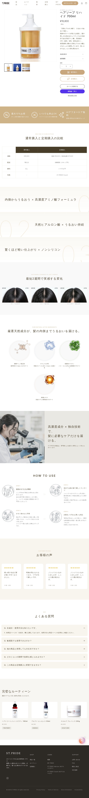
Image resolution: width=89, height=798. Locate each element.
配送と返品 (75, 766)
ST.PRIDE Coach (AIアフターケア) (56, 772)
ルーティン (33, 763)
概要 (48, 759)
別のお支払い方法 (72, 95)
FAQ (73, 763)
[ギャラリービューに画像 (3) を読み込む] (26, 68)
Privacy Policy (41, 789)
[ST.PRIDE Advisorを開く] (82, 740)
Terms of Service (53, 789)
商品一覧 (32, 759)
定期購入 (32, 766)
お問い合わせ (76, 759)
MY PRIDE (50, 763)
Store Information (66, 789)
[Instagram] (7, 778)
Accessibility (78, 789)
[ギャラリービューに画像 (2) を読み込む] (17, 68)
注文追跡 (74, 770)
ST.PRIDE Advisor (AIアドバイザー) (55, 767)
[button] (72, 54)
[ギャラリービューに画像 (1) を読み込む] (8, 68)
